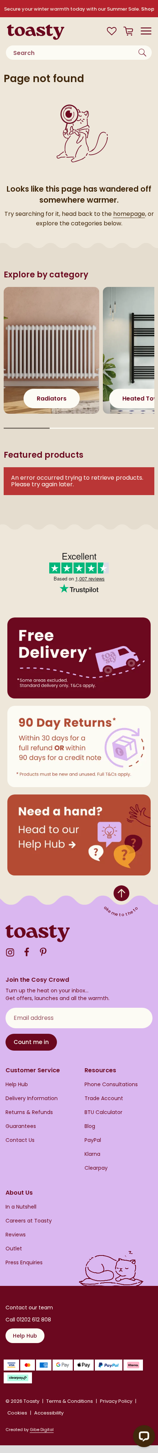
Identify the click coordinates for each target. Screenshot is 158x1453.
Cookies (17, 1413)
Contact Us (20, 1140)
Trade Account (104, 1098)
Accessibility (49, 1413)
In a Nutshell (21, 1206)
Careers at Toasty (29, 1220)
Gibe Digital (42, 1429)
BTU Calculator (103, 1112)
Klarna (92, 1154)
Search (143, 52)
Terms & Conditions (69, 1401)
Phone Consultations (111, 1084)
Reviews (16, 1234)
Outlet (14, 1248)
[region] (79, 359)
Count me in (31, 1042)
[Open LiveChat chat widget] (144, 1436)
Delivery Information (32, 1098)
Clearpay (96, 1168)
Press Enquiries (24, 1262)
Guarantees (21, 1126)
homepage (129, 214)
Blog (90, 1126)
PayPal (93, 1140)
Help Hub (17, 1084)
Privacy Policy (116, 1401)
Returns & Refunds (29, 1112)
